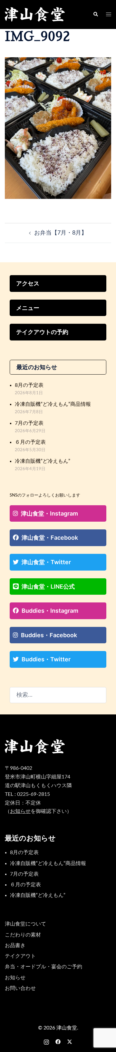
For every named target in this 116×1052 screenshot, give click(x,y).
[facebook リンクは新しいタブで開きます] (58, 1041)
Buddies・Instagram (50, 610)
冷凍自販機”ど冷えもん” (42, 461)
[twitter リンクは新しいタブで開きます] (69, 1041)
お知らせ (15, 977)
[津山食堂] (35, 14)
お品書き (15, 945)
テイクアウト (20, 956)
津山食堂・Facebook (50, 537)
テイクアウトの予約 (42, 332)
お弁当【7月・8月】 (60, 233)
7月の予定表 (29, 423)
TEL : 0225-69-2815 (27, 794)
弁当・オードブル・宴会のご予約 (43, 966)
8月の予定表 (29, 385)
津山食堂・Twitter (46, 562)
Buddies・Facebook (49, 635)
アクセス (27, 283)
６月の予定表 (30, 442)
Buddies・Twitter (46, 659)
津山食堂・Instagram (49, 513)
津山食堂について (25, 923)
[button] (95, 14)
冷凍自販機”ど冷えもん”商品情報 (53, 404)
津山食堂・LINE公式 (48, 586)
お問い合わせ (20, 988)
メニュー (27, 307)
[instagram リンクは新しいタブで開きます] (46, 1041)
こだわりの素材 (23, 934)
